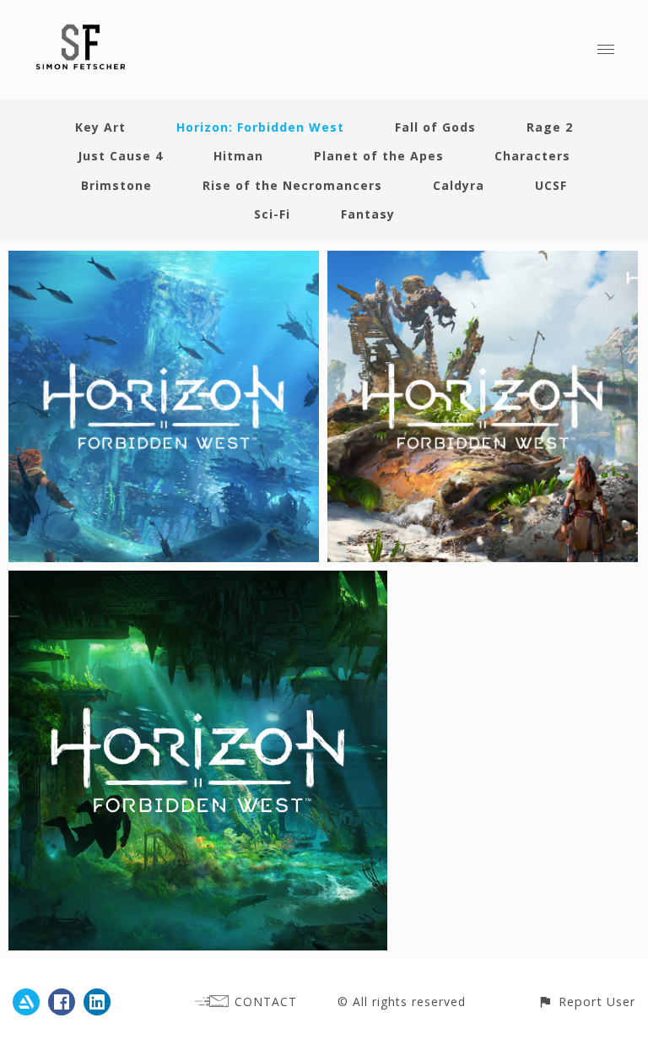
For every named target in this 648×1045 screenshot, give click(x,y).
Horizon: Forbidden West (260, 127)
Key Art (100, 127)
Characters (532, 156)
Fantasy (368, 214)
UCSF (551, 185)
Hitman (238, 156)
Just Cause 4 (120, 156)
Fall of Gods (435, 127)
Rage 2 (549, 127)
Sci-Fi (272, 214)
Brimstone (116, 185)
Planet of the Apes (379, 156)
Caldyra (458, 185)
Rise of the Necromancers (292, 185)
